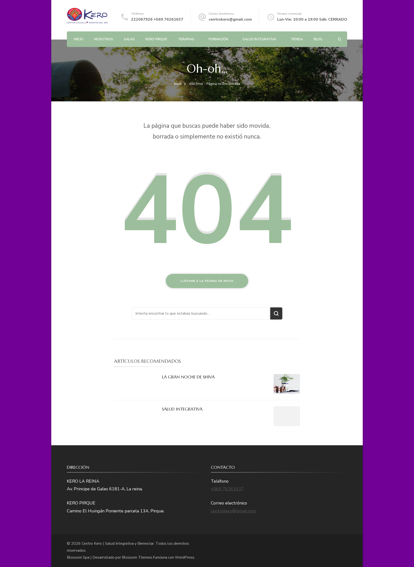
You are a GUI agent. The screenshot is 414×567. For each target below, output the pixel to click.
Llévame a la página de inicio (207, 281)
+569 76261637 (227, 489)
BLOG (318, 39)
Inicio (78, 39)
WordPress (184, 557)
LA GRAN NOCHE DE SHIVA (188, 377)
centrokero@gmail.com (230, 19)
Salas (129, 39)
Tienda (297, 39)
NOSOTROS (103, 39)
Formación (218, 39)
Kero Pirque (156, 39)
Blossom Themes (137, 557)
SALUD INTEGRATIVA (259, 39)
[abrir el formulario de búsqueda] (339, 39)
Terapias (186, 39)
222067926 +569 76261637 (157, 19)
